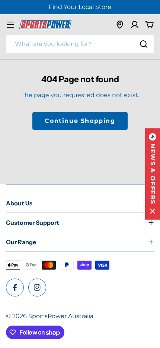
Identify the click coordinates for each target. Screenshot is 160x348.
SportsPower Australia (60, 316)
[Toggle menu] (10, 24)
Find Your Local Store (80, 6)
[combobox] (80, 44)
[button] (152, 174)
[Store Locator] (119, 24)
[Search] (143, 44)
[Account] (134, 24)
